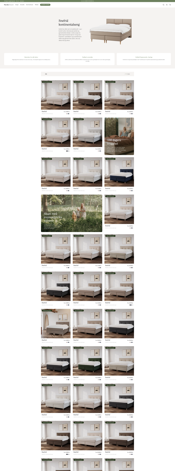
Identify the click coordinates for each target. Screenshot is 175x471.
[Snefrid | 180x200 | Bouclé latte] (119, 249)
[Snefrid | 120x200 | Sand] (87, 249)
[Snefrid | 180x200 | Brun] (119, 95)
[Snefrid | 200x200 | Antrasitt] (119, 398)
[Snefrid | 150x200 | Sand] (87, 398)
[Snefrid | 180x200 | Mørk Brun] (87, 95)
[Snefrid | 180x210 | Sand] (119, 209)
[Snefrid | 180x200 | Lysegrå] (87, 132)
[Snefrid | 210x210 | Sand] (56, 249)
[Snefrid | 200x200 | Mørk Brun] (119, 435)
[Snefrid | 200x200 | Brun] (87, 323)
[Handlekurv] (170, 4)
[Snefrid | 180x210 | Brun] (56, 323)
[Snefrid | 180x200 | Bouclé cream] (87, 172)
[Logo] (9, 4)
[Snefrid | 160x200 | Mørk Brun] (56, 435)
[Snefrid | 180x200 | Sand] (56, 95)
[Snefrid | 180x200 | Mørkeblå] (119, 172)
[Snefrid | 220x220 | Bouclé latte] (119, 361)
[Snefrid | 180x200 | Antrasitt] (56, 361)
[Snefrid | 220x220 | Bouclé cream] (56, 398)
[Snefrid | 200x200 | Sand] (56, 172)
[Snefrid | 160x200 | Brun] (119, 286)
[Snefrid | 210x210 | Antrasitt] (119, 323)
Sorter (128, 74)
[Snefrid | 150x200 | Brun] (87, 286)
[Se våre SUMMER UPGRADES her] (87, 1)
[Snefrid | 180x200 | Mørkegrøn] (87, 361)
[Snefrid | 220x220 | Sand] (87, 435)
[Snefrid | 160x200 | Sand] (56, 132)
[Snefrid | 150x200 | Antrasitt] (56, 286)
